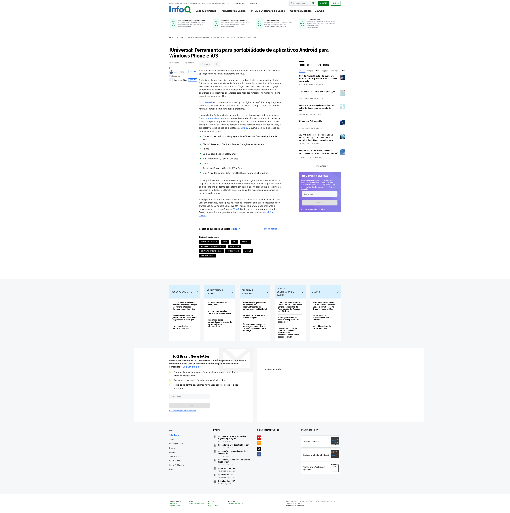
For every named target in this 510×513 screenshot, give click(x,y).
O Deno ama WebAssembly (310, 121)
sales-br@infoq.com (196, 503)
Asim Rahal (303, 114)
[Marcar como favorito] (217, 64)
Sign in (336, 3)
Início (171, 37)
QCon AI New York (225, 475)
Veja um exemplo (192, 366)
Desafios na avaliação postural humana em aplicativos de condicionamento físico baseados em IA (288, 332)
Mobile (248, 251)
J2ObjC (235, 209)
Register (323, 3)
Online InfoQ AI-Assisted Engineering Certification (234, 461)
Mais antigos (321, 166)
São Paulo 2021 (306, 410)
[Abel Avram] (171, 72)
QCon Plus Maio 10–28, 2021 (276, 414)
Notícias (180, 37)
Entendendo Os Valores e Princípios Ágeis (317, 92)
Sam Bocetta (304, 157)
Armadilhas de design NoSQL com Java (322, 327)
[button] (319, 202)
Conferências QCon (177, 444)
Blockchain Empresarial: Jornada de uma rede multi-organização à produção (185, 317)
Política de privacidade (295, 505)
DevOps (319, 10)
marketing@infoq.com (236, 503)
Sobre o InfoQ (175, 461)
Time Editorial (174, 456)
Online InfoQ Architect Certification (233, 445)
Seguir (193, 72)
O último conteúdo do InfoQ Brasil (217, 304)
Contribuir (173, 452)
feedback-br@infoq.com (174, 504)
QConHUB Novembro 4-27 (276, 410)
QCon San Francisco (226, 468)
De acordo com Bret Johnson (214, 118)
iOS (234, 242)
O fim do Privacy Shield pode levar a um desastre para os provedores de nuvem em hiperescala (318, 78)
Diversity (173, 469)
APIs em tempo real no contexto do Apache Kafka (219, 312)
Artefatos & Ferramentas (212, 246)
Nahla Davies (304, 85)
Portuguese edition (239, 3)
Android (245, 242)
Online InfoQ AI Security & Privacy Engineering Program (233, 437)
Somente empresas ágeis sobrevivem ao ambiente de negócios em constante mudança (316, 108)
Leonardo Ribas (180, 80)
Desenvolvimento (206, 10)
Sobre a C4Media (176, 465)
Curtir (207, 64)
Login (171, 439)
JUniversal (206, 102)
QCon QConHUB (284, 375)
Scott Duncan (305, 99)
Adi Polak (303, 144)
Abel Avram (179, 72)
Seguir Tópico (270, 229)
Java (225, 242)
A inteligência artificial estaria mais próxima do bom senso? (288, 320)
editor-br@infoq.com (213, 504)
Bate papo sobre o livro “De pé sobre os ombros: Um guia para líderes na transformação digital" (324, 306)
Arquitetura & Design (234, 10)
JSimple (243, 127)
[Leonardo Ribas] (171, 80)
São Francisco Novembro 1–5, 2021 (314, 414)
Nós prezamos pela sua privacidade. (316, 209)
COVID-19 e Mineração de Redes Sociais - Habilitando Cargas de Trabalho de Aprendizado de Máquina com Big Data (316, 137)
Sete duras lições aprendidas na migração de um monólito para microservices (220, 323)
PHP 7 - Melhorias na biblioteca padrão (182, 327)
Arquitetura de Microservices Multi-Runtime (322, 317)
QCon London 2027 (226, 481)
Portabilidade (207, 256)
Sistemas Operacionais (211, 251)
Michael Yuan (304, 128)
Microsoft (235, 228)
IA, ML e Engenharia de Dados (268, 10)
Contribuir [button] (253, 3)
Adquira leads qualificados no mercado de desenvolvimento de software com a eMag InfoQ (255, 306)
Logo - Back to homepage (180, 9)
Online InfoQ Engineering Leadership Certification (234, 452)
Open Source (233, 251)
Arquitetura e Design (215, 292)
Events (172, 448)
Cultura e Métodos (301, 10)
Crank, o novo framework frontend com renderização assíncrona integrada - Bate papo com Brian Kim (185, 306)
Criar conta (174, 435)
